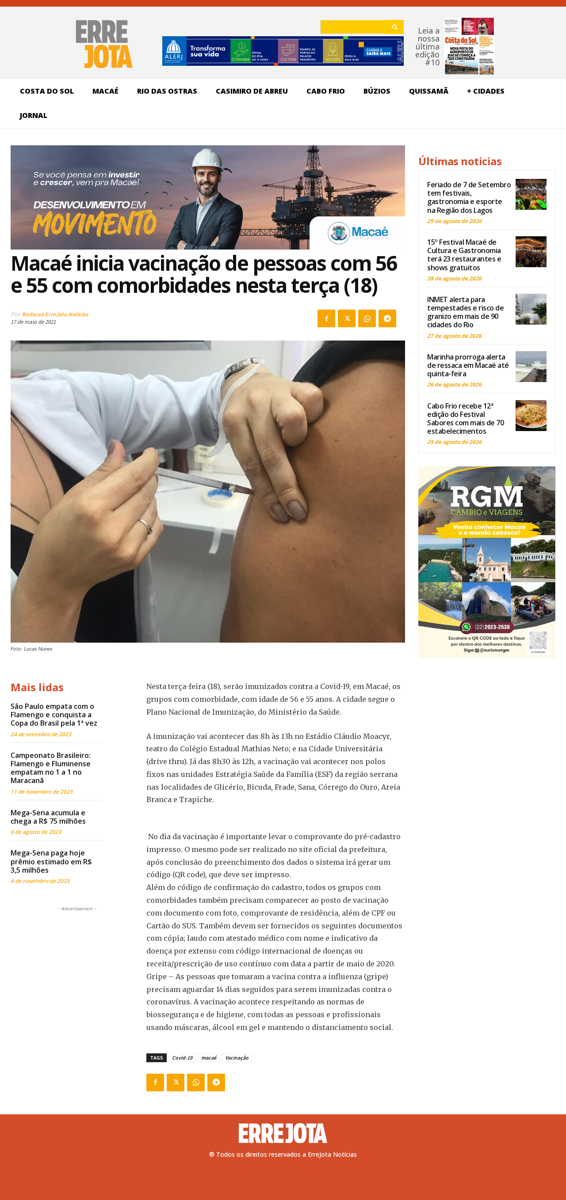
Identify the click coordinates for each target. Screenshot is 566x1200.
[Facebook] (326, 318)
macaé (208, 1057)
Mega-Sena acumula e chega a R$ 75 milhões (48, 817)
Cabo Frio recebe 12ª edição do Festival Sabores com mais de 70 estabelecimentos (465, 418)
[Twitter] (347, 318)
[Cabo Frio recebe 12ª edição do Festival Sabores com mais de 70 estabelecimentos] (531, 415)
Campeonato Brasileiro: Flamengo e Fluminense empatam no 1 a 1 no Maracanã (51, 768)
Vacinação (237, 1057)
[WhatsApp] (367, 318)
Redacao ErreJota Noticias (55, 314)
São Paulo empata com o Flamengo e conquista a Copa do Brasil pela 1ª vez (54, 714)
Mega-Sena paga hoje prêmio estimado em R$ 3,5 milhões (51, 861)
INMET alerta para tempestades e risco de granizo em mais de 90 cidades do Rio (465, 312)
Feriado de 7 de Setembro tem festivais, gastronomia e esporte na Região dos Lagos (469, 197)
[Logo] (283, 1133)
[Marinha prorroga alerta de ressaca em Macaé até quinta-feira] (531, 366)
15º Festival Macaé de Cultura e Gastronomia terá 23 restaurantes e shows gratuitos (464, 255)
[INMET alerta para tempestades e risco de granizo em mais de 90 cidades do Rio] (531, 309)
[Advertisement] (77, 968)
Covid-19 (182, 1057)
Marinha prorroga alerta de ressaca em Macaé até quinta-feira (468, 365)
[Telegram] (387, 318)
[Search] (395, 27)
